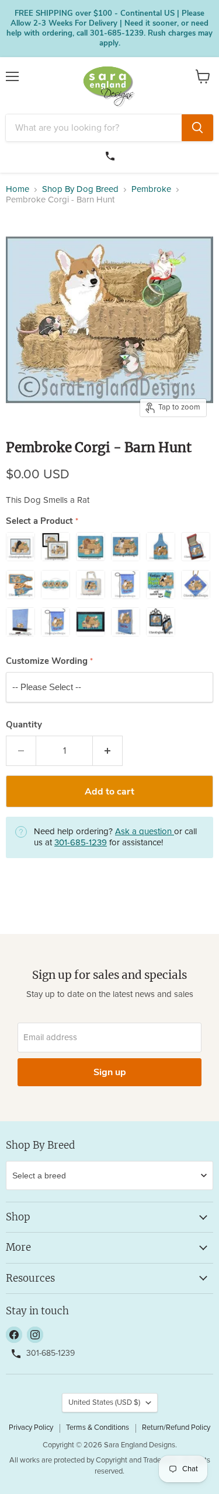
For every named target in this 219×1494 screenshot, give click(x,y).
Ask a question (144, 831)
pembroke (151, 189)
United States (104, 1402)
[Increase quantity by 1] (108, 751)
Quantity (24, 725)
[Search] (197, 127)
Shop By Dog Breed (80, 189)
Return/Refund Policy (176, 1428)
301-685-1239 (111, 155)
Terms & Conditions (97, 1428)
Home (17, 189)
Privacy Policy (31, 1428)
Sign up (109, 1072)
